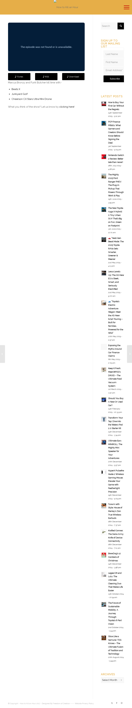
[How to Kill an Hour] (66, 7)
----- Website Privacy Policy (82, 704)
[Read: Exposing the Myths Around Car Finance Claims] (104, 347)
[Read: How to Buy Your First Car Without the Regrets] (104, 104)
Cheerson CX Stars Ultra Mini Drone (32, 99)
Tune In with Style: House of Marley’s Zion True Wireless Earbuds (115, 511)
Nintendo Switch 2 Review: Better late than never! (116, 158)
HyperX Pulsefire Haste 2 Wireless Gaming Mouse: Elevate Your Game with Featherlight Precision (116, 481)
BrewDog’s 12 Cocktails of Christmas (114, 557)
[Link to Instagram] (121, 703)
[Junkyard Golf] (2, 354)
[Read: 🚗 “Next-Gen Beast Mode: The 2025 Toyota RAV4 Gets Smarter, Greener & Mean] (104, 240)
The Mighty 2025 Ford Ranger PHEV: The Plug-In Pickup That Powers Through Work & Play (116, 185)
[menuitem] (125, 7)
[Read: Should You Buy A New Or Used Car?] (104, 400)
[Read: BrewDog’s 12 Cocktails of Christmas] (104, 555)
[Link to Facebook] (116, 703)
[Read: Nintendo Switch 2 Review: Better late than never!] (104, 157)
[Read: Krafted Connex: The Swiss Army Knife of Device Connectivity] (104, 532)
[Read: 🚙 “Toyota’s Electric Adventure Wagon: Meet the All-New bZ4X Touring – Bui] (104, 303)
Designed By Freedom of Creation (56, 704)
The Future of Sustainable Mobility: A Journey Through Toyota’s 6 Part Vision (115, 613)
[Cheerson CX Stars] (129, 354)
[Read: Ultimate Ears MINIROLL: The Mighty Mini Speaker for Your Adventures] (104, 442)
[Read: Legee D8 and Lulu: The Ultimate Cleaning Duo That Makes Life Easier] (104, 574)
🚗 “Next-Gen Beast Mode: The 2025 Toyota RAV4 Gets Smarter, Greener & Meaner (116, 248)
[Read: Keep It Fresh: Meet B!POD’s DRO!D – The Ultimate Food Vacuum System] (104, 370)
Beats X (16, 89)
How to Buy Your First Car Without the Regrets (116, 106)
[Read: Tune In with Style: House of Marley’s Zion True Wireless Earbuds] (104, 506)
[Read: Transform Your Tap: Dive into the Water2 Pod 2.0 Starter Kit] (104, 419)
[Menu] (125, 7)
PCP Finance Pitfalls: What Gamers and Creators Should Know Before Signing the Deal (115, 132)
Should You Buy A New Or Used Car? (115, 402)
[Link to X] (111, 703)
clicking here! (66, 106)
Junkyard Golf (20, 94)
